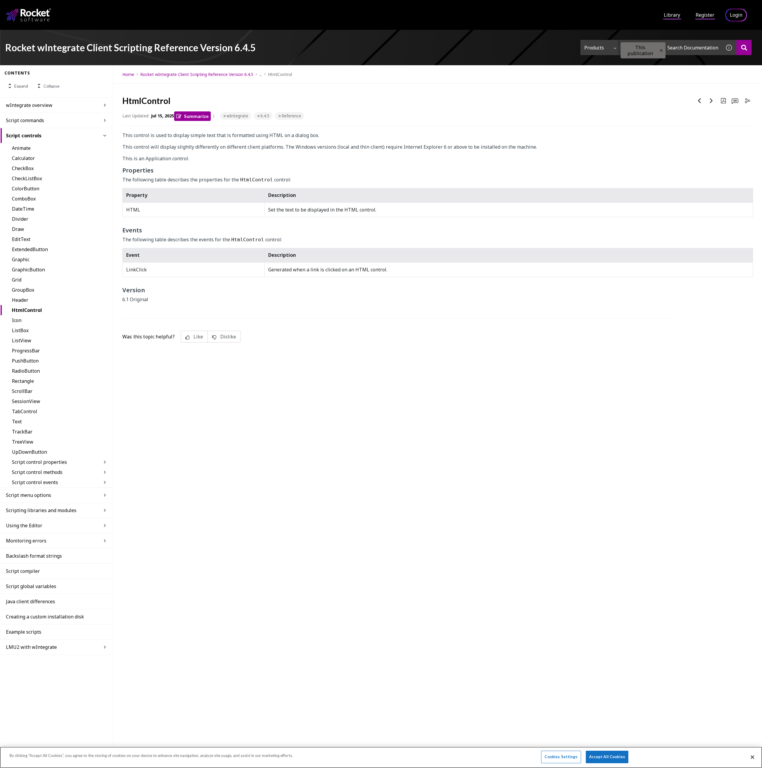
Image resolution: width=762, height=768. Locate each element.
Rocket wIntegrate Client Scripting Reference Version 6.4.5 (196, 74)
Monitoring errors (26, 540)
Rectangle (23, 381)
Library (672, 15)
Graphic (20, 259)
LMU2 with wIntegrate (31, 647)
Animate (21, 148)
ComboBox (24, 198)
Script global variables (31, 586)
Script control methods (37, 472)
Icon (16, 320)
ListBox (20, 330)
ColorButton (25, 188)
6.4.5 (264, 116)
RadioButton (26, 371)
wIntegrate (237, 116)
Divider (20, 219)
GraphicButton (28, 269)
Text (17, 421)
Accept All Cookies (607, 756)
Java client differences (30, 601)
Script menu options (28, 495)
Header (20, 300)
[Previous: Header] (699, 101)
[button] (661, 50)
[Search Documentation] (744, 47)
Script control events (35, 482)
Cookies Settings (560, 756)
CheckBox (23, 168)
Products (594, 47)
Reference (291, 116)
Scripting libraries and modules (41, 510)
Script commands (25, 120)
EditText (21, 239)
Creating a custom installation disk (45, 616)
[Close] (752, 757)
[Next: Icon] (711, 101)
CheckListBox (27, 178)
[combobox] (670, 47)
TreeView (22, 442)
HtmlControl (27, 310)
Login (736, 15)
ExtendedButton (30, 249)
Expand (21, 85)
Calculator (23, 158)
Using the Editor (24, 525)
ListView (21, 340)
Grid (16, 279)
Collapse (51, 85)
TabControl (24, 411)
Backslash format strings (34, 556)
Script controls (23, 135)
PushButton (25, 360)
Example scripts (23, 632)
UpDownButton (29, 452)
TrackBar (22, 431)
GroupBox (23, 290)
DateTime (23, 209)
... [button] (260, 74)
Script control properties (39, 462)
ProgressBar (26, 350)
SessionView (26, 401)
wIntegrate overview (29, 105)
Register (705, 15)
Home (128, 74)
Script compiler (23, 571)
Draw (18, 229)
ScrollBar (22, 391)
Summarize (196, 116)
